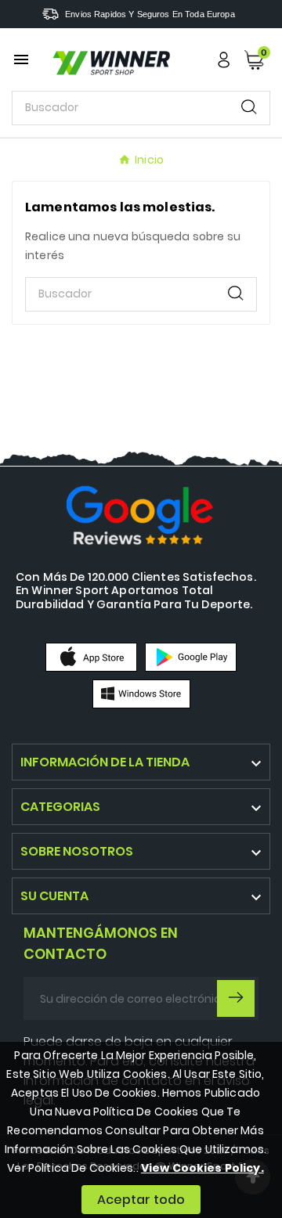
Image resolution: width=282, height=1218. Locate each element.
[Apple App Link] (91, 657)
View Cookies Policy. (202, 1168)
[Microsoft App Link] (141, 693)
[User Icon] (224, 60)
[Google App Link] (191, 657)
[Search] (249, 107)
